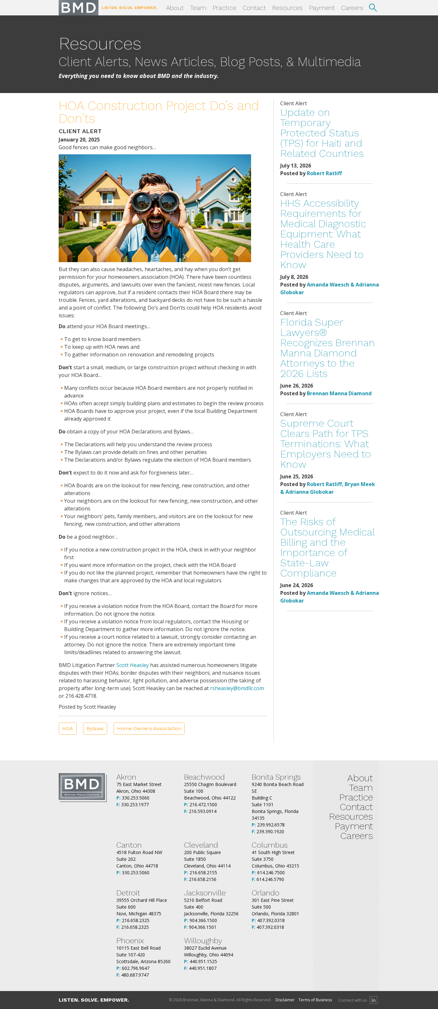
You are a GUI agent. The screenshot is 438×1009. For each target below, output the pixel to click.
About (175, 8)
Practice (224, 8)
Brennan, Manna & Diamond (78, 7)
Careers (352, 8)
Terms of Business (315, 1000)
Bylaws (95, 728)
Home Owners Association (149, 728)
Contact (254, 8)
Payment (322, 8)
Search (372, 7)
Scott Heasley (132, 665)
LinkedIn (373, 1000)
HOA (67, 728)
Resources (287, 8)
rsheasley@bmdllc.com (237, 688)
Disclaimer (285, 1000)
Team (198, 8)
